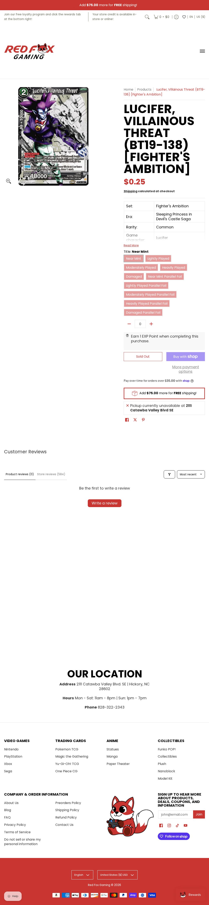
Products (144, 89)
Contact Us (64, 824)
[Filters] (169, 474)
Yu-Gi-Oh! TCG (67, 763)
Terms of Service (17, 832)
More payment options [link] (185, 369)
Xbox (8, 763)
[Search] (147, 17)
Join (199, 814)
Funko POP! (167, 749)
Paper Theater (118, 763)
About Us (11, 803)
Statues (113, 749)
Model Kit (165, 778)
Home (128, 89)
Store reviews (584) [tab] (51, 474)
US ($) (201, 17)
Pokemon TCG (66, 749)
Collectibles (167, 756)
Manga (112, 756)
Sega (8, 771)
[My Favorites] (184, 17)
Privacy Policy (15, 824)
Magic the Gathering (71, 756)
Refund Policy (66, 817)
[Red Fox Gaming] (29, 51)
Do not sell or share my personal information (22, 842)
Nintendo (11, 749)
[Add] (151, 324)
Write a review (105, 503)
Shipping (130, 191)
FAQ (7, 817)
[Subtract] (129, 324)
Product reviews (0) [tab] (20, 474)
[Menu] (202, 51)
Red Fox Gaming (99, 885)
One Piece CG (66, 771)
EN (191, 17)
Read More (131, 245)
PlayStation (13, 756)
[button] (127, 420)
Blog (7, 810)
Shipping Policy (67, 810)
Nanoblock (166, 771)
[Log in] (176, 17)
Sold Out (143, 356)
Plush (162, 763)
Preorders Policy (68, 803)
